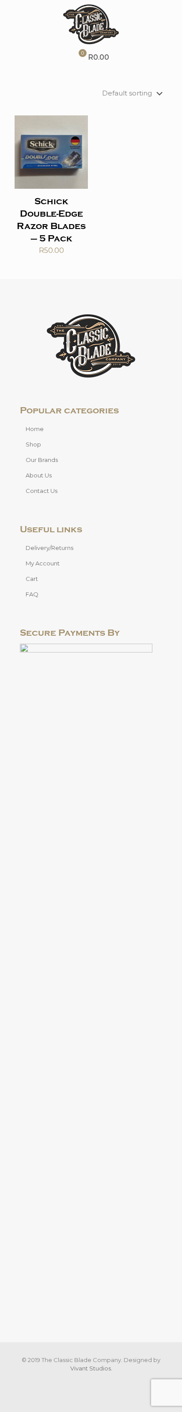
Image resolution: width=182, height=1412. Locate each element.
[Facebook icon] (86, 1381)
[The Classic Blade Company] (91, 24)
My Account (43, 563)
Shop (33, 444)
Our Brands (42, 459)
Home (35, 428)
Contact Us (41, 490)
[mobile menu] (170, 17)
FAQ (32, 594)
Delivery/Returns (49, 547)
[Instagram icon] (95, 1381)
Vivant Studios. (91, 1368)
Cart (32, 578)
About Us (39, 475)
